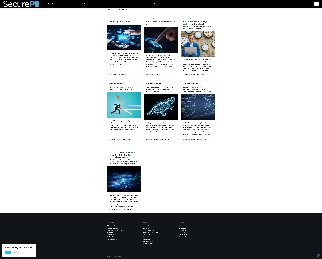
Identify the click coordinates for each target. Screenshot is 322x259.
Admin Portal (111, 226)
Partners (122, 4)
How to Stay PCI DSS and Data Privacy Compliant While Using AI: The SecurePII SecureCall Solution (197, 89)
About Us (182, 226)
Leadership (182, 228)
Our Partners (147, 228)
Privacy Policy (183, 234)
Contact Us (182, 230)
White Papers (121, 18)
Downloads (146, 234)
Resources (157, 4)
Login (316, 3)
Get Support (146, 239)
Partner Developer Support (151, 232)
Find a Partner (111, 232)
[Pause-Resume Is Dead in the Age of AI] (161, 40)
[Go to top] (318, 255)
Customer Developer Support (115, 230)
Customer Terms (184, 237)
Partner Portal (147, 226)
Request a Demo (112, 239)
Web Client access (112, 228)
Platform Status (111, 237)
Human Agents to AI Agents (120, 22)
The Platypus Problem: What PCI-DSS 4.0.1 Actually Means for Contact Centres (159, 89)
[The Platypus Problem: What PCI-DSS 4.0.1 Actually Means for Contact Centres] (161, 107)
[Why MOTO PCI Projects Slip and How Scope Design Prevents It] (124, 105)
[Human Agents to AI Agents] (124, 37)
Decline (16, 253)
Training (145, 237)
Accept (8, 253)
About (191, 4)
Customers (87, 4)
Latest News (112, 18)
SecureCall (51, 4)
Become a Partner (148, 230)
